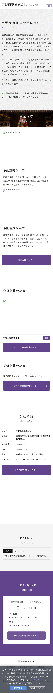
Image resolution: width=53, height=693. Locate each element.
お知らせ (8, 551)
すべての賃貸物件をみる (25, 385)
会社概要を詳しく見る (25, 469)
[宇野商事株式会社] (19, 4)
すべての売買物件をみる (25, 347)
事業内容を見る (25, 260)
